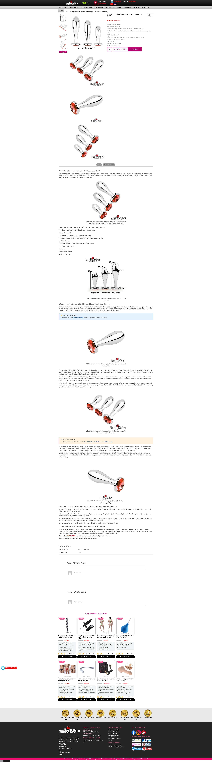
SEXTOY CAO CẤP (109, 7)
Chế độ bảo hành (112, 737)
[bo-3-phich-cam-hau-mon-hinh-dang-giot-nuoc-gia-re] (63, 27)
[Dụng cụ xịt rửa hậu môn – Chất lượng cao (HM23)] (125, 625)
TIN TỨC (61, 10)
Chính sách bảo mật (113, 731)
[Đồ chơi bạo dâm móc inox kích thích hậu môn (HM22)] (87, 669)
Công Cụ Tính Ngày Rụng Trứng (116, 746)
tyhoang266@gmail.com (66, 748)
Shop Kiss (61, 752)
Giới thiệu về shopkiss (113, 730)
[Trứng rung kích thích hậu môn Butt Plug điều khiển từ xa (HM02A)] (87, 625)
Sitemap (61, 754)
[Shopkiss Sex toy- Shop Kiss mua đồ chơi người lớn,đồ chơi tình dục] (72, 3)
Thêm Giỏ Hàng (121, 49)
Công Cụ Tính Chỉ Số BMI (114, 745)
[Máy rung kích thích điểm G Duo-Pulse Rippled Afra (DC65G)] (152, 15)
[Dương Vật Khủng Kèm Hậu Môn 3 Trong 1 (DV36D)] (125, 669)
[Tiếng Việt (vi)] (111, 4)
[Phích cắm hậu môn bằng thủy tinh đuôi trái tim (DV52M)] (148, 15)
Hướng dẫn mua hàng (113, 735)
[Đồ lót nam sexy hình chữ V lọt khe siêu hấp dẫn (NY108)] (106, 625)
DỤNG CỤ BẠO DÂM (98, 7)
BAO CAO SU (136, 7)
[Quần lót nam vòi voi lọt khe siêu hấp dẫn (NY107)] (67, 669)
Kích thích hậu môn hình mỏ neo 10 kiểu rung (98, 442)
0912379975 (132, 1)
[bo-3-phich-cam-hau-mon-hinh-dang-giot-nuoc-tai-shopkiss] (63, 36)
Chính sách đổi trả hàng (114, 733)
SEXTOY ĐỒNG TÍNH (86, 7)
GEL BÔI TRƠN (145, 7)
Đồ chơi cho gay (138, 28)
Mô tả (99, 164)
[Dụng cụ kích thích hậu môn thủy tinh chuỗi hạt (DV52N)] (67, 625)
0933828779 (117, 1)
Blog (60, 751)
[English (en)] (115, 4)
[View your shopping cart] (84, 3)
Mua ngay (135, 49)
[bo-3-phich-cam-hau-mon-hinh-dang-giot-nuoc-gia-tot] (63, 45)
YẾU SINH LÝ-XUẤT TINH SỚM (124, 7)
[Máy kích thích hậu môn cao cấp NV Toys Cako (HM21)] (106, 669)
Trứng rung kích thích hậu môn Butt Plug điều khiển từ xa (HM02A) (86, 637)
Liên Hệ (110, 740)
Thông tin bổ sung (109, 164)
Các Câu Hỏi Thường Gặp (114, 738)
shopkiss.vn (63, 746)
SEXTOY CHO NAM (74, 7)
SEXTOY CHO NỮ (63, 7)
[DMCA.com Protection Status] (5, 761)
